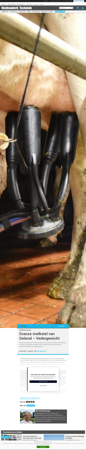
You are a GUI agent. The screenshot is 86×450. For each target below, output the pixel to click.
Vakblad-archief (11, 4)
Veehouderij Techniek (78, 1)
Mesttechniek (36, 11)
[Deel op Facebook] (29, 402)
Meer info (48, 444)
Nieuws (4, 4)
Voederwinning (13, 11)
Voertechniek (22, 11)
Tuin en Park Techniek (67, 1)
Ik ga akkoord (43, 446)
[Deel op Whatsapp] (27, 402)
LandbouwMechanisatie (55, 1)
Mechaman (46, 1)
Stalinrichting (44, 11)
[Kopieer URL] (34, 402)
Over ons (35, 4)
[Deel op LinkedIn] (32, 402)
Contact (41, 4)
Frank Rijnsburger (41, 351)
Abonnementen (21, 4)
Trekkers (29, 11)
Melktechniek (5, 11)
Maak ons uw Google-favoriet (30, 398)
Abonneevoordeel (60, 11)
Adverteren (29, 4)
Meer (50, 11)
